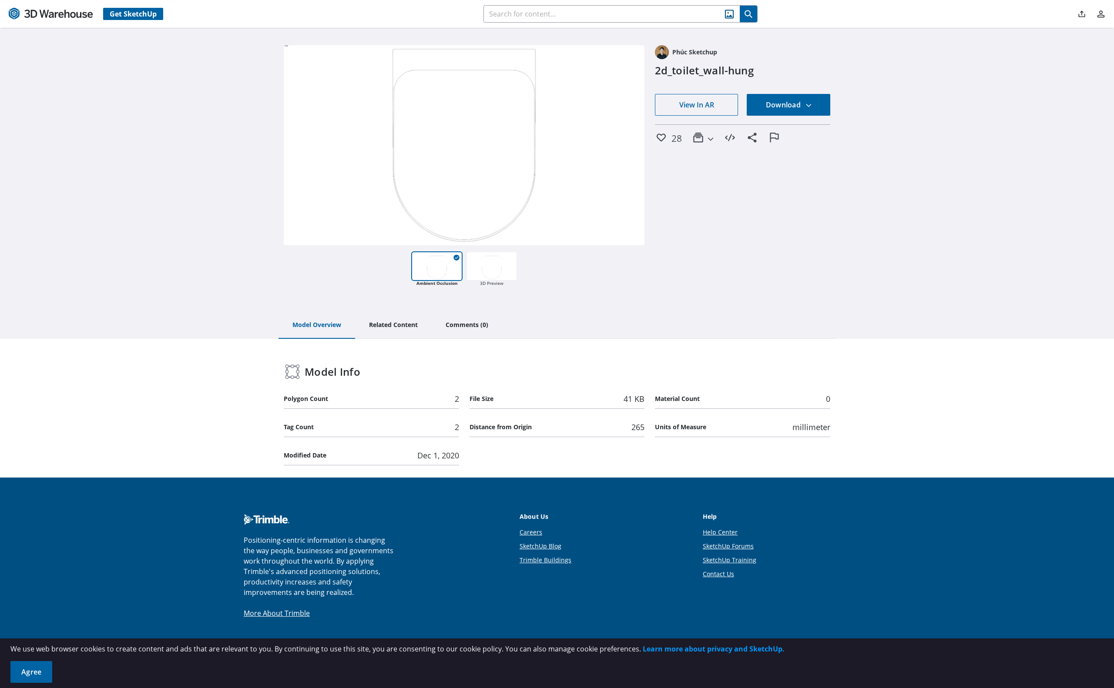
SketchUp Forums (728, 546)
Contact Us (718, 574)
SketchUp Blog (540, 546)
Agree (31, 672)
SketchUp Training (729, 560)
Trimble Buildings (545, 560)
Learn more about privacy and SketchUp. (714, 649)
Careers (531, 532)
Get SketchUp (133, 14)
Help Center (720, 532)
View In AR (696, 105)
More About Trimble (277, 613)
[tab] (316, 325)
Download (784, 105)
